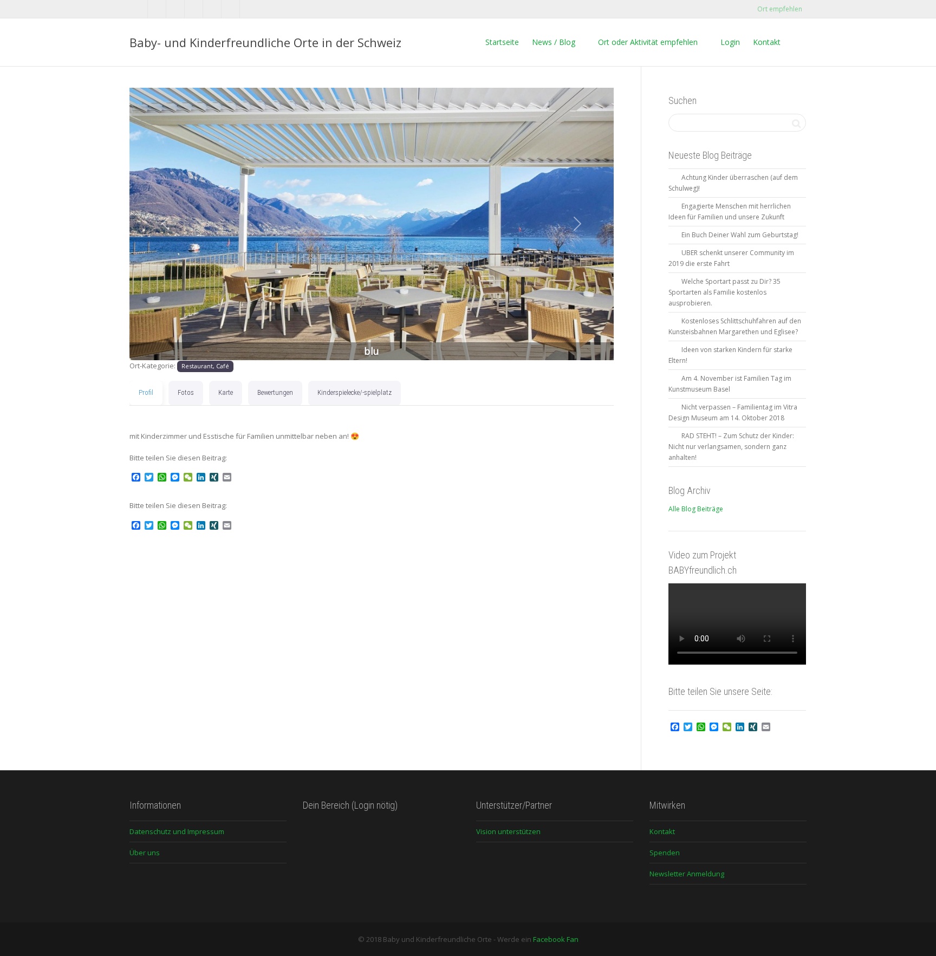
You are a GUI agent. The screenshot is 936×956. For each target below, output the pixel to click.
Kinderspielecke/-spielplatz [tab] (354, 392)
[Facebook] (157, 9)
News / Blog (553, 42)
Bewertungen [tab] (275, 392)
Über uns (144, 852)
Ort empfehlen (779, 9)
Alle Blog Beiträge (695, 508)
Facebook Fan (555, 939)
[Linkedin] (176, 9)
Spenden (664, 852)
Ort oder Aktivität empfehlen (647, 42)
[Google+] (194, 9)
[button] (165, 224)
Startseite (502, 42)
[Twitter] (139, 9)
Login (729, 42)
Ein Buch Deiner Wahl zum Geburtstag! (739, 234)
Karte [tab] (225, 392)
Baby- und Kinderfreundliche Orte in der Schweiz (265, 42)
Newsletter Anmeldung (686, 874)
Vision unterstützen (508, 831)
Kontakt (767, 42)
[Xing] (249, 9)
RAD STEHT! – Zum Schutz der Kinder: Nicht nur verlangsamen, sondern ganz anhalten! (731, 446)
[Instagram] (231, 9)
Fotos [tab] (186, 392)
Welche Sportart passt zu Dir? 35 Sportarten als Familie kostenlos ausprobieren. (724, 292)
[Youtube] (213, 9)
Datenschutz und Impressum (176, 831)
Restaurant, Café (205, 366)
